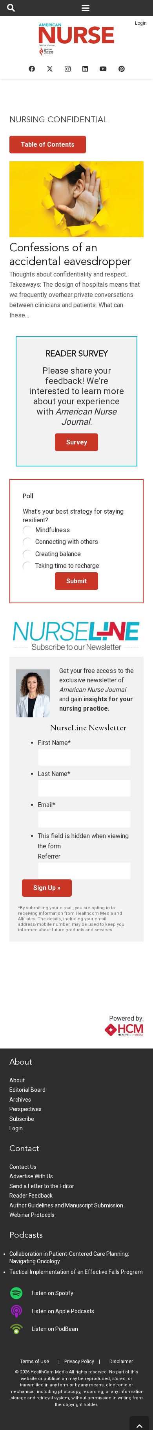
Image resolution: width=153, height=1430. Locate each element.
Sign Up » (46, 888)
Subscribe (21, 1119)
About (17, 1080)
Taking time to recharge (67, 565)
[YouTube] (103, 69)
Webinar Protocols (32, 1215)
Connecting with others (66, 541)
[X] (50, 69)
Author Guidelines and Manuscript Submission (66, 1205)
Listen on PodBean (55, 1329)
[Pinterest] (121, 69)
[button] (11, 8)
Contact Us (22, 1167)
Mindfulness (52, 530)
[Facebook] (32, 69)
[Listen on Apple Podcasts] (20, 1311)
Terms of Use (34, 1361)
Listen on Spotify (52, 1293)
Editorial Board (27, 1090)
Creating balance (58, 554)
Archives (20, 1099)
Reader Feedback (31, 1195)
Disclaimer (121, 1361)
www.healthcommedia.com (107, 1043)
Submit (76, 581)
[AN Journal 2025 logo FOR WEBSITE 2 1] (77, 41)
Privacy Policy (79, 1361)
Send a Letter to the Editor (41, 1186)
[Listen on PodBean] (20, 1329)
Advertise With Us (31, 1176)
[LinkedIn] (85, 69)
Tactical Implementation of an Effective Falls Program (76, 1272)
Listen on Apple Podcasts (63, 1311)
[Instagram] (68, 69)
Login (141, 23)
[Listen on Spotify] (20, 1293)
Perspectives (25, 1109)
